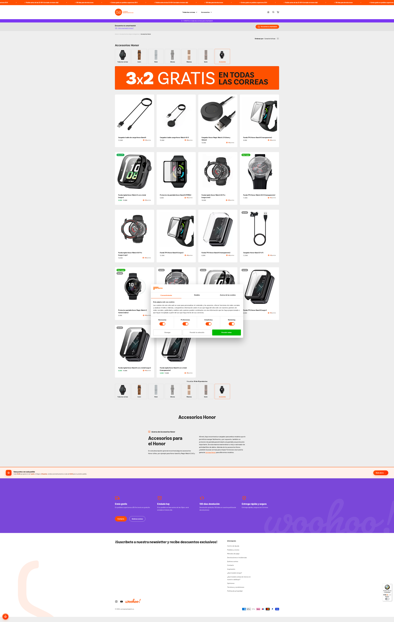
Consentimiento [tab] (166, 295)
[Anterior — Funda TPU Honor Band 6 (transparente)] (242, 114)
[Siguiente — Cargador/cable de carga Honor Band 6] (151, 114)
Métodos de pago (233, 554)
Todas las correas (188, 12)
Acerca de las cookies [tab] (228, 295)
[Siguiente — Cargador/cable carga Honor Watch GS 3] (193, 114)
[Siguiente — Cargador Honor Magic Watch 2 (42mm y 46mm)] (235, 114)
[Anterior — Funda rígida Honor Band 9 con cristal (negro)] (117, 344)
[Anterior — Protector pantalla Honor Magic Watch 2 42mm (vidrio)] (117, 286)
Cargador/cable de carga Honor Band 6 (132, 137)
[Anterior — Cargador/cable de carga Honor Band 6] (117, 114)
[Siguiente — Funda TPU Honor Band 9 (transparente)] (235, 229)
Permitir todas (226, 332)
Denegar (167, 332)
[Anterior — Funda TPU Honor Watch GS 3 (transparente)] (242, 171)
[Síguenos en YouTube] (121, 601)
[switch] (185, 324)
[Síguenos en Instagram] (116, 601)
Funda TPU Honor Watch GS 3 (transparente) (259, 195)
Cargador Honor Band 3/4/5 (253, 253)
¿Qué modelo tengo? (234, 573)
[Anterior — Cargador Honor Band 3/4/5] (242, 229)
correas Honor (210, 452)
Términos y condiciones (235, 587)
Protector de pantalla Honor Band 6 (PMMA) (175, 195)
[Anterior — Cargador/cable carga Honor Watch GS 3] (159, 114)
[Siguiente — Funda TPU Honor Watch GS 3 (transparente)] (276, 171)
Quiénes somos (137, 519)
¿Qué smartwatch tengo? (126, 28)
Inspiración (231, 569)
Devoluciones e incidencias (237, 557)
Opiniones (230, 583)
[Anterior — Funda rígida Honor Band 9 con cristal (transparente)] (159, 344)
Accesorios (205, 12)
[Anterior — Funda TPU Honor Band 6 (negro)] (159, 229)
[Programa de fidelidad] (5, 617)
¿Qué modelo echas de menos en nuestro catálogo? (239, 578)
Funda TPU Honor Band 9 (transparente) (216, 253)
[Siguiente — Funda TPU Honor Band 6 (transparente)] (276, 114)
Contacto (120, 519)
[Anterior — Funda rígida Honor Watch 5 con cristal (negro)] (117, 171)
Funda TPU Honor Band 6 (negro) (171, 253)
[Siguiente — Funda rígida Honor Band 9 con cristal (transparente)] (193, 344)
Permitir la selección (197, 332)
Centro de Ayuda (233, 546)
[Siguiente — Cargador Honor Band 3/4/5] (276, 229)
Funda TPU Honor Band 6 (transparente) (257, 137)
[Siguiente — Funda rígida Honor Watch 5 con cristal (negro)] (151, 171)
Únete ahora (380, 473)
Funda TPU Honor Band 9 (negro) (255, 310)
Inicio (116, 34)
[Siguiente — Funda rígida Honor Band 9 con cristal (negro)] (151, 344)
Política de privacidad (234, 591)
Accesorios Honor (146, 34)
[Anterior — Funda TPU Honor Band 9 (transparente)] (200, 229)
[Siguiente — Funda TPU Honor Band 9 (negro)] (276, 286)
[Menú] (390, 585)
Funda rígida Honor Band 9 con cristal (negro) (134, 368)
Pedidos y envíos (233, 550)
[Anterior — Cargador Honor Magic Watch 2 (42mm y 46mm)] (200, 114)
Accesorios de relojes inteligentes (129, 34)
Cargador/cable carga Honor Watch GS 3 (174, 137)
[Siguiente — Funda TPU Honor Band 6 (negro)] (193, 229)
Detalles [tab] (197, 295)
